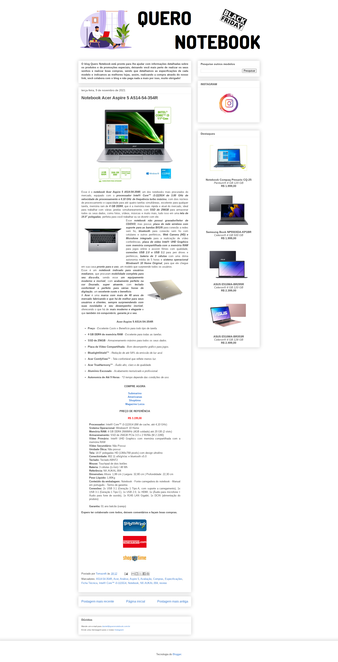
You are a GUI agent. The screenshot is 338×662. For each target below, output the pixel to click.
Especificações (173, 578)
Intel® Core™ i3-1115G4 (112, 583)
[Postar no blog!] (137, 574)
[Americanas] (134, 548)
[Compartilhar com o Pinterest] (148, 574)
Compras (158, 578)
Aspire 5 (134, 578)
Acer (116, 578)
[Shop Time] (134, 564)
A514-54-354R (104, 578)
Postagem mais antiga (172, 601)
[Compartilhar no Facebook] (144, 574)
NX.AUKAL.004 (149, 583)
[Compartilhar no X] (140, 574)
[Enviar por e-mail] (133, 574)
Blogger (177, 654)
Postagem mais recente (97, 601)
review (163, 583)
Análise (124, 578)
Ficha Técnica (89, 583)
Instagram (119, 630)
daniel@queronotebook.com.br (116, 626)
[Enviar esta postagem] (126, 573)
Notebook (133, 583)
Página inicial (135, 601)
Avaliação (146, 578)
